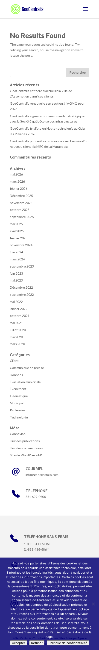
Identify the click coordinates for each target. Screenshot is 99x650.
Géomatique (19, 396)
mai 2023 (16, 280)
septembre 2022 (22, 294)
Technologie (19, 417)
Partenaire (17, 410)
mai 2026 (16, 174)
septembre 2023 (22, 266)
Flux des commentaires (26, 448)
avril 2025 (17, 231)
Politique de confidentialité (68, 643)
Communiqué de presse (27, 368)
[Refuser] (93, 604)
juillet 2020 (18, 330)
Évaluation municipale (25, 382)
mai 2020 (16, 337)
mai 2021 (16, 323)
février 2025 (18, 238)
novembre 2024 (21, 245)
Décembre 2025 (21, 196)
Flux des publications (25, 441)
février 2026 (18, 188)
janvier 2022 (18, 309)
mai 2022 (16, 302)
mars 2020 (17, 344)
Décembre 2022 (21, 287)
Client (14, 361)
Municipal (16, 403)
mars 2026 (17, 181)
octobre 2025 (19, 210)
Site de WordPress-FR (26, 455)
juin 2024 (16, 252)
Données (16, 375)
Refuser (37, 643)
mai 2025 (16, 224)
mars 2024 (17, 259)
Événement (18, 389)
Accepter (18, 643)
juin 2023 (16, 273)
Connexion (18, 434)
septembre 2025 (22, 217)
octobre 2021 (19, 316)
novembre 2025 (21, 203)
